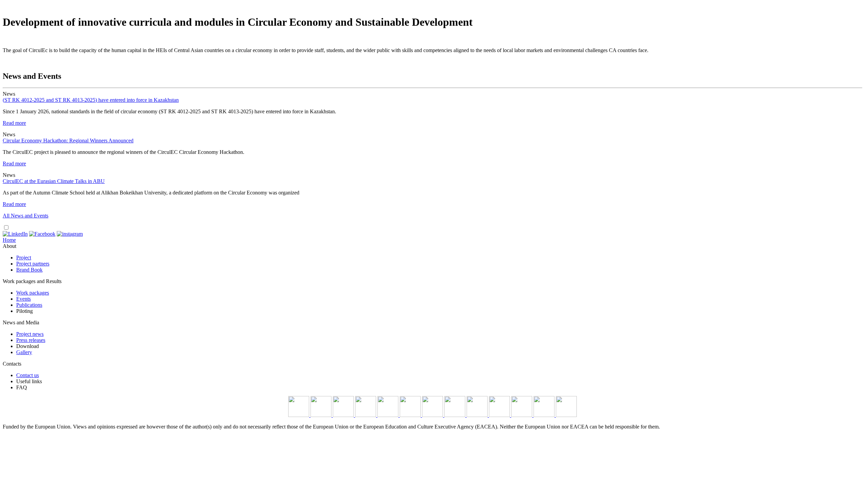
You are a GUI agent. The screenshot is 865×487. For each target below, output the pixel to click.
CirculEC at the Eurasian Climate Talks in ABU (54, 181)
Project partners (32, 263)
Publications (29, 305)
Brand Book (29, 270)
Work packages (32, 293)
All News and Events (25, 215)
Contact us (27, 375)
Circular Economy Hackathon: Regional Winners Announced (68, 140)
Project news (30, 334)
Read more (14, 123)
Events (23, 299)
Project (23, 257)
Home (9, 240)
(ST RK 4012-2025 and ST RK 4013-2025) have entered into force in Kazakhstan (91, 100)
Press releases (30, 340)
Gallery (24, 352)
